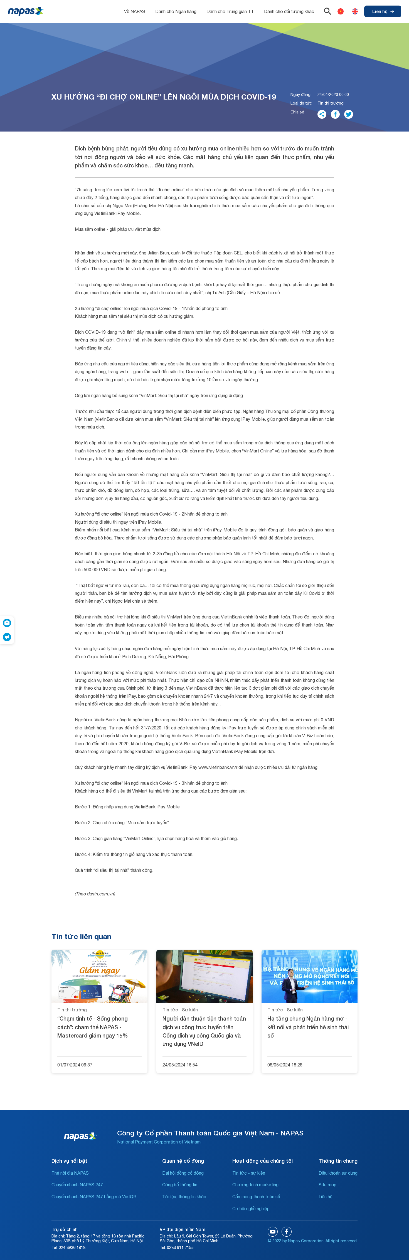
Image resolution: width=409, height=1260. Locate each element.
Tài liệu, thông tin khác (184, 1196)
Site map (327, 1184)
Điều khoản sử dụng (338, 1172)
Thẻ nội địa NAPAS (70, 1172)
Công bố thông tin (179, 1184)
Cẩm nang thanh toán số (256, 1196)
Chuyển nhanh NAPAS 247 (77, 1184)
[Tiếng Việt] (340, 11)
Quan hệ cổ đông (183, 1161)
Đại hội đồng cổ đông (183, 1172)
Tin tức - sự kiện (248, 1172)
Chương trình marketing (255, 1184)
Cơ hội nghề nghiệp (251, 1208)
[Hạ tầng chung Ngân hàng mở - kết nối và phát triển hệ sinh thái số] (310, 976)
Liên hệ (379, 11)
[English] (353, 11)
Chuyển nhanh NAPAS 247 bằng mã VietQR (93, 1196)
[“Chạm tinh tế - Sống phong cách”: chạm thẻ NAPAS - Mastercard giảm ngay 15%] (99, 976)
